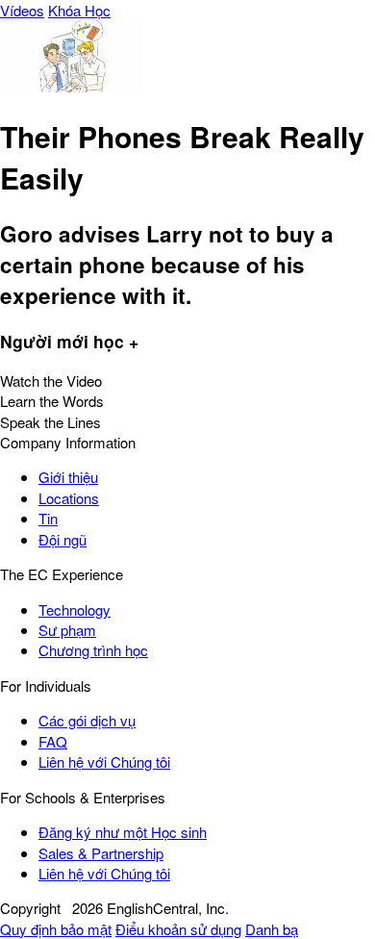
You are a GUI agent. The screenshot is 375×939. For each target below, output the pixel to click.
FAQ (52, 741)
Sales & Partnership (100, 853)
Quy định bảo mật (56, 929)
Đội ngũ (62, 539)
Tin (48, 518)
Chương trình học (93, 650)
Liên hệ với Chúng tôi (104, 761)
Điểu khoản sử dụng (178, 929)
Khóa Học (79, 10)
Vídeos (22, 10)
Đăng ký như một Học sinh (122, 832)
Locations (68, 498)
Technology (74, 609)
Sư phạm (67, 630)
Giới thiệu (68, 477)
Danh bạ (271, 929)
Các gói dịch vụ (87, 720)
